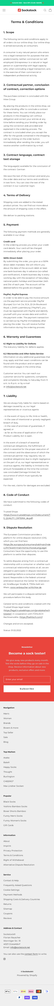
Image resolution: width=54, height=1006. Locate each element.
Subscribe (27, 688)
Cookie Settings (11, 890)
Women (7, 718)
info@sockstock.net (20, 947)
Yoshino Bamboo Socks (15, 806)
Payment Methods (12, 894)
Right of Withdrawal (13, 860)
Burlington (9, 776)
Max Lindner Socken (13, 786)
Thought (7, 772)
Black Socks (9, 801)
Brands (7, 723)
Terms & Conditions (13, 855)
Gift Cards (8, 825)
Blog (5, 742)
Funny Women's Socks (14, 820)
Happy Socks (9, 767)
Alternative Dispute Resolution (18, 864)
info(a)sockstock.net (16, 386)
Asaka (6, 757)
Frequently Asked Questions (17, 885)
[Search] (45, 10)
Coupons (7, 913)
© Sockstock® (27, 971)
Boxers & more (10, 728)
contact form (31, 954)
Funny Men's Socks (13, 816)
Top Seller (8, 732)
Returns (7, 904)
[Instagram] (4, 959)
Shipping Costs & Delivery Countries (21, 899)
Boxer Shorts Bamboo (14, 811)
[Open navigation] (4, 10)
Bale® (6, 762)
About (6, 841)
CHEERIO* (8, 781)
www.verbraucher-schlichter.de (25, 587)
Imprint (7, 846)
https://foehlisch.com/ (31, 617)
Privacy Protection (12, 850)
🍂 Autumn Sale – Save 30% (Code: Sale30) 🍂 (27, 3)
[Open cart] (50, 10)
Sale (5, 737)
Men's (6, 713)
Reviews (7, 918)
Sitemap (7, 909)
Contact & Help (11, 880)
